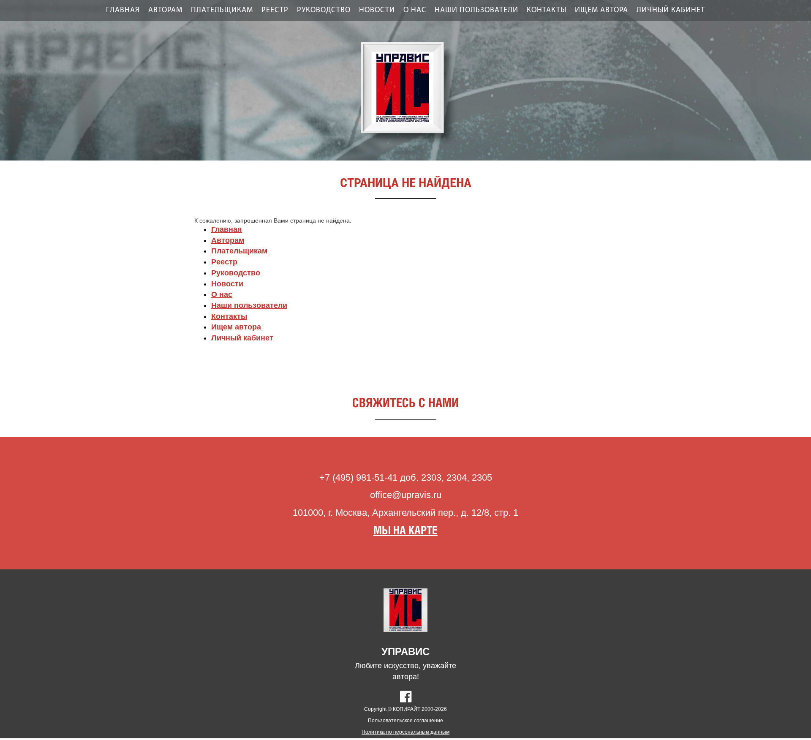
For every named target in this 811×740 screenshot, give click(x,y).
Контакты (546, 10)
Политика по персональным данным (405, 732)
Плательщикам (222, 10)
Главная (123, 10)
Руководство (324, 10)
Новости (377, 10)
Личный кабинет (671, 10)
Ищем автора (601, 10)
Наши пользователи (476, 10)
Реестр (274, 10)
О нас (414, 10)
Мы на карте (405, 531)
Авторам (165, 10)
